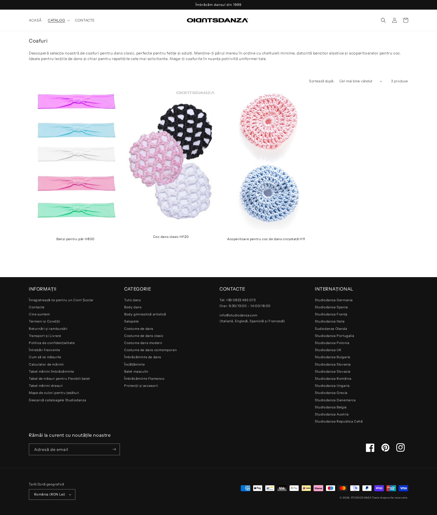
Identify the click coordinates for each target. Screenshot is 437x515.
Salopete (131, 321)
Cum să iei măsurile (45, 357)
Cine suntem (39, 314)
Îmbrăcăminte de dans (142, 357)
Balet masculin (136, 371)
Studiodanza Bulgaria (332, 357)
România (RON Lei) (49, 494)
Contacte (37, 307)
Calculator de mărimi (46, 364)
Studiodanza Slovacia (333, 371)
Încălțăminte (134, 364)
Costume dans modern (143, 343)
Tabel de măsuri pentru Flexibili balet (59, 378)
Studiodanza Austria (331, 414)
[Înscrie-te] (114, 449)
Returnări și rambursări (48, 329)
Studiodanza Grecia (331, 393)
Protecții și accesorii (141, 386)
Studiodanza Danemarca (335, 400)
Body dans (132, 307)
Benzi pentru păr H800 (75, 239)
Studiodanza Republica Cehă (339, 421)
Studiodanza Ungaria (332, 386)
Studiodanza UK (328, 350)
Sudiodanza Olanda (331, 329)
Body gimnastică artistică (145, 314)
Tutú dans (132, 300)
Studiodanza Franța (331, 314)
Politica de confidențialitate (52, 343)
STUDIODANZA (361, 497)
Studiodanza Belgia (331, 407)
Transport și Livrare (45, 336)
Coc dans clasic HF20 (171, 237)
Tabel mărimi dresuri (46, 386)
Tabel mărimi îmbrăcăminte (51, 371)
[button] (58, 20)
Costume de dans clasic (143, 336)
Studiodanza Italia (330, 321)
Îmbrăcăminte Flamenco (144, 378)
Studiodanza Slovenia (333, 364)
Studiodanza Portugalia (334, 336)
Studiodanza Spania (331, 307)
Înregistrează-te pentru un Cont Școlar (61, 300)
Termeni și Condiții (44, 321)
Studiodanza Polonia (332, 343)
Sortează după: (321, 81)
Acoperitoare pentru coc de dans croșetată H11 (266, 239)
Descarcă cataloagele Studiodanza (57, 400)
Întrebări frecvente (44, 350)
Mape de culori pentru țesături (54, 393)
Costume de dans (138, 329)
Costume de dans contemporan (150, 350)
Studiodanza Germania (334, 300)
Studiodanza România (333, 378)
